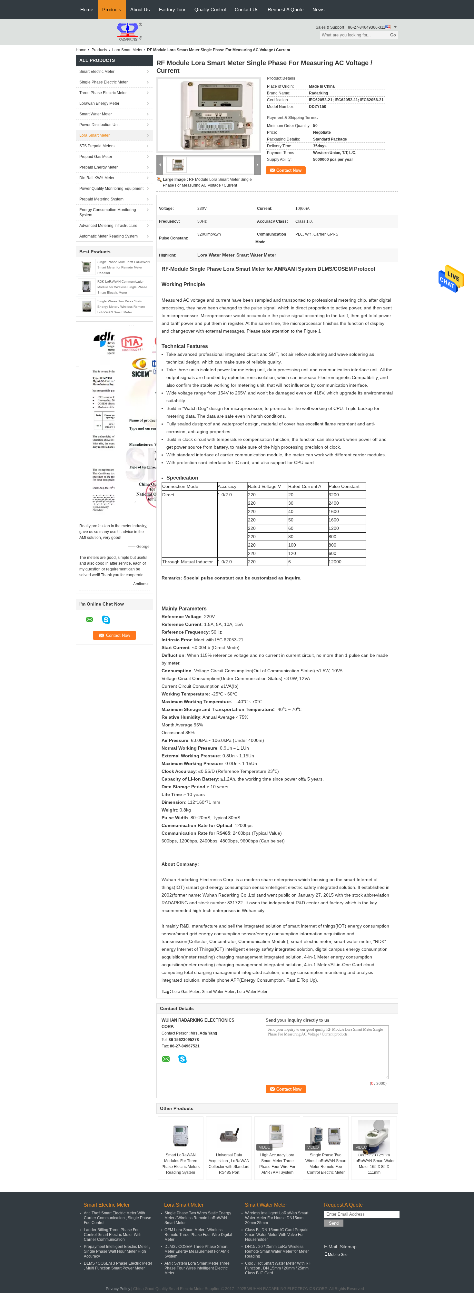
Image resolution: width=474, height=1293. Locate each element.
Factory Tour (172, 9)
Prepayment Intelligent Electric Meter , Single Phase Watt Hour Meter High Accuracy (117, 1251)
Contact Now (288, 170)
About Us (140, 9)
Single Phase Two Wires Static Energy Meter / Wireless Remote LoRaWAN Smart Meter (121, 306)
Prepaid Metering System (101, 199)
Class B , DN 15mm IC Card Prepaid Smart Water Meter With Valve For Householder (277, 1235)
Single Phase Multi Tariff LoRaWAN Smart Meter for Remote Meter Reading (123, 267)
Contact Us (247, 9)
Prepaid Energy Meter (98, 167)
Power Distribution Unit (99, 124)
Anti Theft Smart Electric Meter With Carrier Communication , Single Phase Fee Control (117, 1218)
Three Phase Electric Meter (103, 93)
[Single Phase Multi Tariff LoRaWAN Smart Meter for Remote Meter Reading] (86, 266)
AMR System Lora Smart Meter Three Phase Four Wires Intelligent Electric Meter (197, 1268)
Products (111, 9)
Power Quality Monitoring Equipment (111, 188)
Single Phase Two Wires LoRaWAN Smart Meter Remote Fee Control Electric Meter (325, 1164)
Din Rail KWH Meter (96, 178)
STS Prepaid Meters (96, 146)
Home (86, 9)
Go (393, 35)
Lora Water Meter (252, 991)
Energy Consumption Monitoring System (107, 212)
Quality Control (210, 9)
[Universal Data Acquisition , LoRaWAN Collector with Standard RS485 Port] (229, 1136)
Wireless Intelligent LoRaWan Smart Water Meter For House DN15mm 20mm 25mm (276, 1218)
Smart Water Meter (95, 114)
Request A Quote (285, 9)
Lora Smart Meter (127, 50)
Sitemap (348, 1246)
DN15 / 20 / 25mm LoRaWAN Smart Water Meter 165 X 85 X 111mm (374, 1164)
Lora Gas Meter (185, 991)
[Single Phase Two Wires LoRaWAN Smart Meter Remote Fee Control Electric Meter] (325, 1136)
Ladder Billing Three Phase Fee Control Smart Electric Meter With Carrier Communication (113, 1235)
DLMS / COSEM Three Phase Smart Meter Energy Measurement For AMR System (196, 1251)
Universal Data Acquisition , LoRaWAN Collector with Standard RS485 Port (229, 1164)
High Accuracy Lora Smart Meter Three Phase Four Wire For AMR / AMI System (277, 1164)
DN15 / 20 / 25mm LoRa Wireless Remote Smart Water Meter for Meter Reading (277, 1251)
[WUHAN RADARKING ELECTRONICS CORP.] (111, 32)
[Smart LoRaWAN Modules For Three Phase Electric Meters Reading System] (180, 1136)
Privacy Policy (118, 1289)
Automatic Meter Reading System (108, 236)
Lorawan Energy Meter (99, 103)
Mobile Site (338, 1254)
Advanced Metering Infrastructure (108, 225)
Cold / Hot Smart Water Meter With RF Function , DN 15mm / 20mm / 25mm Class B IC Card (278, 1268)
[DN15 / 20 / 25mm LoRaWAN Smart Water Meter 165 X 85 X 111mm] (374, 1137)
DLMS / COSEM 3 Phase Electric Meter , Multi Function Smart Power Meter (118, 1265)
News (318, 9)
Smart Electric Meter (96, 71)
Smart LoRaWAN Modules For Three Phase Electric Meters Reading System (181, 1164)
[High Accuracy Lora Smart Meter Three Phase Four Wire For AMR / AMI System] (277, 1136)
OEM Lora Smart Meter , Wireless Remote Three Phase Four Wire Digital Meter (198, 1235)
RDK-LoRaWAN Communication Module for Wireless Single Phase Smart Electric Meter (122, 287)
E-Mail (330, 1246)
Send (334, 1223)
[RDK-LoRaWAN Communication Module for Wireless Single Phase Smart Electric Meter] (86, 286)
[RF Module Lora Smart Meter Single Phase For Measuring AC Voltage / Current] (208, 115)
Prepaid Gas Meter (95, 156)
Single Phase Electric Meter (103, 82)
